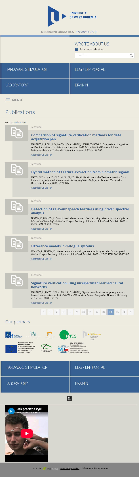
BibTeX (48, 154)
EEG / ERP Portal (90, 69)
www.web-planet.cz (69, 468)
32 (97, 311)
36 (124, 311)
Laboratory (16, 85)
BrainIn (81, 85)
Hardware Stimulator (26, 69)
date (24, 122)
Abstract (35, 154)
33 (103, 311)
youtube (69, 398)
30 (83, 311)
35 (117, 311)
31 (90, 311)
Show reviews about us (91, 49)
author (17, 122)
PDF (42, 154)
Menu (17, 100)
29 (77, 311)
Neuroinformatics (69, 17)
